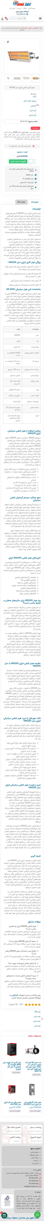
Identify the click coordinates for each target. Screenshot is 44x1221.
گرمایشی (35, 28)
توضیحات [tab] (34, 202)
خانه (41, 28)
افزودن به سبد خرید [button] (35, 1111)
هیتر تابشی (23, 28)
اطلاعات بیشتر (36, 1075)
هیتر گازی (37, 1026)
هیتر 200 (37, 1012)
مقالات (25, 8)
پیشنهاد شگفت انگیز (30, 101)
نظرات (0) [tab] (21, 202)
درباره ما (19, 8)
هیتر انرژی (33, 110)
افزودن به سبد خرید (18, 161)
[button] (40, 18)
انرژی (29, 28)
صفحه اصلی (31, 8)
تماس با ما (12, 8)
